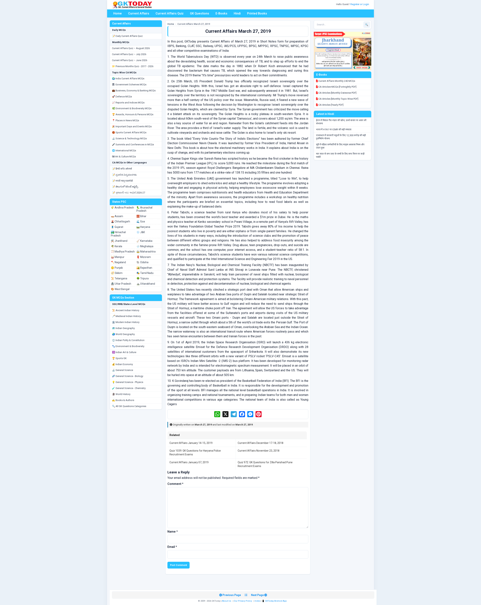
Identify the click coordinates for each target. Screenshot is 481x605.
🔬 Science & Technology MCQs (129, 138)
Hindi (237, 13)
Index (257, 601)
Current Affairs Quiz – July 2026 (129, 54)
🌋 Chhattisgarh (120, 221)
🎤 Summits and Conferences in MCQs (133, 144)
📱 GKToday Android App (274, 601)
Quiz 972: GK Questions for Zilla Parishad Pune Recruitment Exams (265, 464)
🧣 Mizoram (143, 257)
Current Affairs (138, 13)
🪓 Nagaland (118, 262)
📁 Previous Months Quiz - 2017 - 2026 (132, 66)
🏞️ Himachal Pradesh (118, 234)
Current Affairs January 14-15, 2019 (191, 442)
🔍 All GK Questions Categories (129, 406)
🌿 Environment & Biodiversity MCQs (131, 108)
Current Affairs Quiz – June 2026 (129, 60)
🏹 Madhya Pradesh (123, 251)
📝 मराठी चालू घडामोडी (122, 180)
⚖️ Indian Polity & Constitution (128, 340)
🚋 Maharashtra (146, 251)
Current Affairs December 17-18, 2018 (260, 442)
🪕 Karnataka (144, 240)
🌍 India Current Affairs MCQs (128, 78)
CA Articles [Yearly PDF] (330, 104)
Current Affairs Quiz (170, 13)
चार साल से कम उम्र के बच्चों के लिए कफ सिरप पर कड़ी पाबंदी (340, 155)
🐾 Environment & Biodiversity (128, 346)
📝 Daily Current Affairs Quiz (127, 36)
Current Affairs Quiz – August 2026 (131, 48)
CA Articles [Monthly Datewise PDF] (337, 92)
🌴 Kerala (116, 246)
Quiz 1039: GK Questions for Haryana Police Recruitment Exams (195, 452)
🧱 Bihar (141, 216)
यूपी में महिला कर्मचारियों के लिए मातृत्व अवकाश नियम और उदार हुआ (340, 146)
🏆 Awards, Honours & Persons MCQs (132, 114)
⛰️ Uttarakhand (145, 283)
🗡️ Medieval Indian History (126, 316)
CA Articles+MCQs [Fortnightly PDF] (337, 86)
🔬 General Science (122, 370)
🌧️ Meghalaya (144, 246)
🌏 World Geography (123, 334)
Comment (175, 484)
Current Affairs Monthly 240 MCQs (336, 81)
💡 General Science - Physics (127, 382)
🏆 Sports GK (119, 358)
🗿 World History (121, 394)
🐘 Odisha (142, 262)
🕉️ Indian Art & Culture (124, 352)
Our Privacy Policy (243, 601)
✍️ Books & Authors (123, 400)
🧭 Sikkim (117, 272)
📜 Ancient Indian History (125, 310)
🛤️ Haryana (143, 226)
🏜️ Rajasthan (144, 267)
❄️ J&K (140, 232)
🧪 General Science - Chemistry (129, 388)
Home (117, 13)
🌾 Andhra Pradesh (122, 207)
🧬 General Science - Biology (127, 376)
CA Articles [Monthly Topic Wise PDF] (338, 98)
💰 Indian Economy (122, 364)
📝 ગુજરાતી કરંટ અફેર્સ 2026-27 (128, 192)
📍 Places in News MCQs (125, 120)
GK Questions (199, 13)
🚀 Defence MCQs (122, 96)
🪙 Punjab (117, 267)
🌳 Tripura (142, 278)
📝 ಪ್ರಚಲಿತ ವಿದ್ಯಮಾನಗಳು (124, 174)
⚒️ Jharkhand (119, 240)
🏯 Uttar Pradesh (121, 283)
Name (172, 531)
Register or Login (360, 4)
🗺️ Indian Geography (123, 328)
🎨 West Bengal (120, 289)
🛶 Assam (117, 216)
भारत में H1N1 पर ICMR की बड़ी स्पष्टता (333, 129)
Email (172, 547)
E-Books (221, 13)
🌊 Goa (140, 221)
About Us (226, 601)
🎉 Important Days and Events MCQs (132, 126)
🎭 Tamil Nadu (145, 272)
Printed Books (257, 13)
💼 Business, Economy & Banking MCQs (134, 90)
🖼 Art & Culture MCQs (124, 156)
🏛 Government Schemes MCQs (129, 84)
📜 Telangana (119, 278)
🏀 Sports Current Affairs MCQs (129, 132)
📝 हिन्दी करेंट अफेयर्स (122, 168)
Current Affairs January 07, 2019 (189, 462)
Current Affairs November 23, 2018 (258, 450)
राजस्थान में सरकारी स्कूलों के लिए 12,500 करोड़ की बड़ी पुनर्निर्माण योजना (341, 137)
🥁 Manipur (117, 257)
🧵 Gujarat (117, 226)
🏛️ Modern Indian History (125, 322)
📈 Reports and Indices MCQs (128, 102)
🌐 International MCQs (124, 150)
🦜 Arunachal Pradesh (144, 209)
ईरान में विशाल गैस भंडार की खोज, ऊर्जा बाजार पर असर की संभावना (341, 122)
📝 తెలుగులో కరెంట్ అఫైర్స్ (125, 186)
